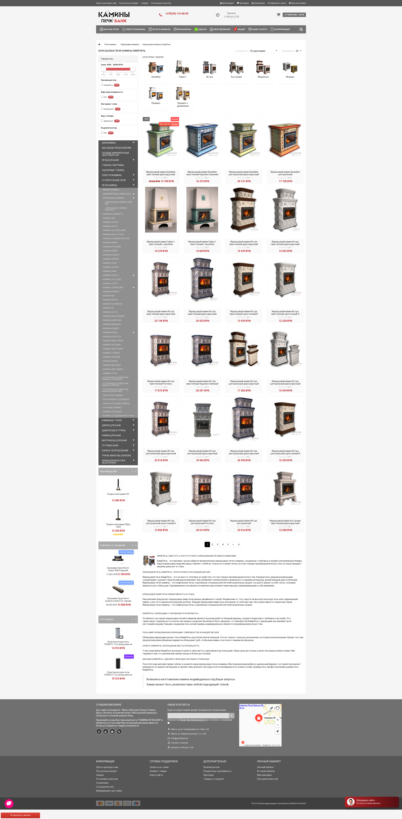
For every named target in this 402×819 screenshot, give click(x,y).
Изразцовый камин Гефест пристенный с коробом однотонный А (161, 244)
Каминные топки (112, 420)
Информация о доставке (109, 790)
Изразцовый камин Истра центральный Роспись (202, 522)
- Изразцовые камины (113, 198)
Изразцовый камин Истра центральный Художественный (243, 523)
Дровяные (111, 121)
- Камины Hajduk (110, 267)
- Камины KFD (108, 296)
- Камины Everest (111, 255)
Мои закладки (264, 775)
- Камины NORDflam (111, 320)
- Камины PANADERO (111, 324)
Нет (108, 97)
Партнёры (208, 775)
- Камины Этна (109, 373)
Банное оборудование (115, 450)
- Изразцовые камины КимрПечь (116, 209)
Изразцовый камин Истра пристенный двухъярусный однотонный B (243, 244)
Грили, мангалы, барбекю (116, 455)
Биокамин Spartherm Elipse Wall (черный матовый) (118, 570)
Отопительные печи (114, 180)
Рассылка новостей (267, 779)
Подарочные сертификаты (217, 771)
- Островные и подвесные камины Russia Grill (115, 390)
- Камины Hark (109, 271)
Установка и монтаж (161, 3)
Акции (241, 29)
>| (238, 544)
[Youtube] (106, 731)
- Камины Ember (110, 251)
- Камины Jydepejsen (112, 287)
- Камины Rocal (110, 332)
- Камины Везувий (111, 357)
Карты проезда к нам (106, 3)
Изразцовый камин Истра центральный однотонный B (285, 452)
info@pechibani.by (179, 738)
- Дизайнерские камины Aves (116, 194)
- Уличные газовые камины (116, 403)
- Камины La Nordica (112, 304)
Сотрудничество (105, 787)
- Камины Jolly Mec (111, 279)
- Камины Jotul (110, 283)
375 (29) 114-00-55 (179, 743)
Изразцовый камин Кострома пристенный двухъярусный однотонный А (285, 523)
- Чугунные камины (111, 408)
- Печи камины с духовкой (115, 399)
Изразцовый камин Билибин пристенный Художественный (202, 173)
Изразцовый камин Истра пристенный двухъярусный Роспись (161, 314)
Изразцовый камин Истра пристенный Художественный (202, 382)
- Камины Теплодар (112, 412)
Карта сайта (156, 775)
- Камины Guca (109, 263)
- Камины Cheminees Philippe (116, 238)
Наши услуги (259, 29)
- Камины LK (108, 308)
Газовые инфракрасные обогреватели (115, 154)
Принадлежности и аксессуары (113, 461)
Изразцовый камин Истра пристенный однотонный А (285, 312)
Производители (211, 767)
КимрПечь (111, 85)
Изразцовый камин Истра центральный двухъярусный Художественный (244, 453)
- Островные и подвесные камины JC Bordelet (115, 378)
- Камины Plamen (110, 328)
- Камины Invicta (110, 275)
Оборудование (222, 29)
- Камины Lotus (110, 312)
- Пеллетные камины (112, 395)
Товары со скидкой (213, 779)
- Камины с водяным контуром (118, 416)
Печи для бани (110, 160)
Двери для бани (111, 425)
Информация (282, 29)
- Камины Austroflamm (113, 230)
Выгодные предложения (116, 148)
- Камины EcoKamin (111, 247)
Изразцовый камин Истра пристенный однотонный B (244, 312)
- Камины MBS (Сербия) (113, 316)
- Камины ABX (108, 218)
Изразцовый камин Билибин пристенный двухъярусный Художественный (160, 174)
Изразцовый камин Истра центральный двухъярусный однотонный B (244, 384)
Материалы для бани (114, 440)
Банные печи (111, 29)
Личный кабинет (265, 767)
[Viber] (119, 731)
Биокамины (184, 29)
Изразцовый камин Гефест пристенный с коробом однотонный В (202, 244)
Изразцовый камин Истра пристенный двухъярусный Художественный (202, 314)
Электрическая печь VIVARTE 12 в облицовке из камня (118, 644)
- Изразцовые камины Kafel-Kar (119, 203)
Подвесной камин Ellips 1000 (118, 525)
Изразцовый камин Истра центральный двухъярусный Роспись (161, 453)
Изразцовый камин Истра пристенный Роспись (160, 382)
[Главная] (99, 44)
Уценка (202, 29)
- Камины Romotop (111, 336)
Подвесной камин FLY (118, 494)
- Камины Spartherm (112, 349)
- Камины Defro (109, 243)
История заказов (266, 771)
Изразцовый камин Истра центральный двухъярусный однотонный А (285, 384)
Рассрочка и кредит (129, 3)
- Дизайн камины (110, 190)
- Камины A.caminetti (112, 214)
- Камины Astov (110, 226)
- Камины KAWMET (111, 292)
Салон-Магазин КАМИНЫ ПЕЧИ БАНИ (291, 803)
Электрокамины (135, 29)
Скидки (144, 3)
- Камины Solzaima (111, 345)
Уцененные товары (113, 170)
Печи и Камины (161, 29)
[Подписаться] (231, 715)
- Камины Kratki (110, 300)
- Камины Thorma (111, 353)
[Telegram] (112, 731)
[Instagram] (99, 731)
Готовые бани (110, 445)
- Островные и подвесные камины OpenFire (115, 384)
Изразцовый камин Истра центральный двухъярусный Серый (202, 453)
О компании (102, 783)
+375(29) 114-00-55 (176, 13)
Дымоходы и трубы (113, 430)
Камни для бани (111, 435)
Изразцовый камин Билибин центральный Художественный (285, 174)
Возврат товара (158, 771)
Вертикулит (111, 109)
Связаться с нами (159, 767)
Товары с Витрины (113, 165)
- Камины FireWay (110, 259)
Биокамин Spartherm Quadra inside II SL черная (118, 599)
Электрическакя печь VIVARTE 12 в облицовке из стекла (118, 675)
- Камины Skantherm (112, 341)
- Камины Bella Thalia (113, 234)
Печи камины (109, 185)
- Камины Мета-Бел (111, 365)
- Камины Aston (110, 222)
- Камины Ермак (110, 361)
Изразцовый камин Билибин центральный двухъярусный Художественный (244, 174)
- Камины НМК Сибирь (112, 369)
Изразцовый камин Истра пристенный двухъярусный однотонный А (285, 244)
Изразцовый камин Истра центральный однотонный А (161, 522)
